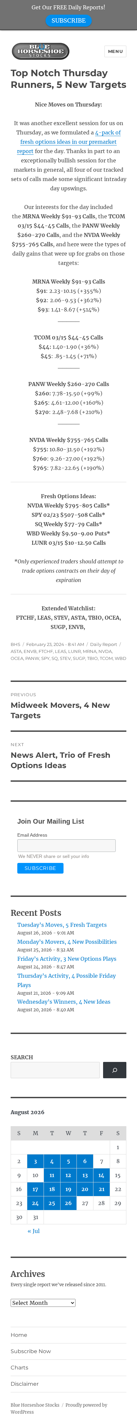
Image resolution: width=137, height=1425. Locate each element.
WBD (120, 658)
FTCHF (46, 651)
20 (84, 1189)
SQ (55, 658)
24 (35, 1203)
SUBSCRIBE (69, 20)
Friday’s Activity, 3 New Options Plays (66, 958)
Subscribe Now (31, 1351)
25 (52, 1203)
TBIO (92, 658)
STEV (65, 658)
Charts (19, 1367)
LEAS (60, 651)
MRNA (89, 651)
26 (68, 1203)
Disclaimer (25, 1384)
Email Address (32, 835)
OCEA (17, 658)
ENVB (30, 651)
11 (52, 1175)
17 (35, 1189)
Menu (115, 51)
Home (19, 1335)
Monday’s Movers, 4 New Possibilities (67, 941)
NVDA (105, 651)
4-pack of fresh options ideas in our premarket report (69, 141)
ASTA (16, 651)
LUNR (74, 651)
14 (101, 1175)
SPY (45, 658)
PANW (32, 658)
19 (68, 1189)
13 (85, 1175)
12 (68, 1175)
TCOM (106, 658)
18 (52, 1189)
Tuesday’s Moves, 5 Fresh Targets (62, 924)
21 (101, 1189)
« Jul (34, 1231)
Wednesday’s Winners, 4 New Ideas (63, 1001)
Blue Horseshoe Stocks (35, 1405)
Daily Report (103, 644)
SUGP (79, 658)
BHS (15, 644)
